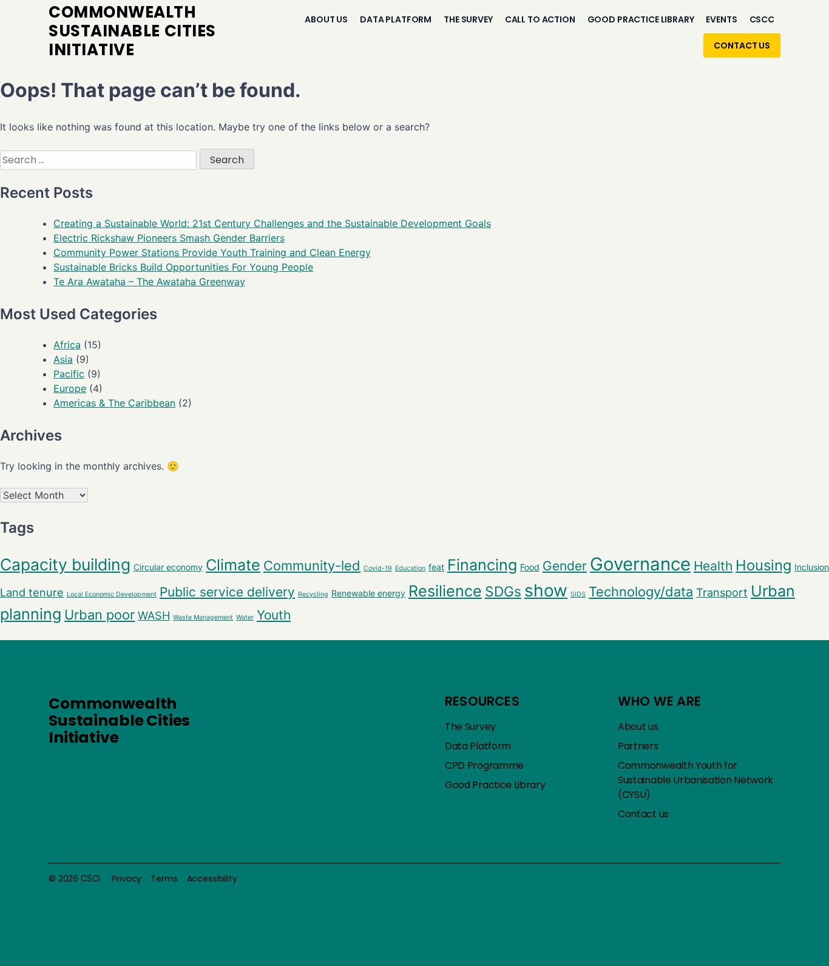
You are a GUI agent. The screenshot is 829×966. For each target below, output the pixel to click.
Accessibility (212, 879)
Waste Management (203, 617)
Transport (722, 592)
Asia (63, 359)
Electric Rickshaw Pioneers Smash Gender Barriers (169, 238)
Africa (67, 345)
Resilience (445, 591)
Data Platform (395, 19)
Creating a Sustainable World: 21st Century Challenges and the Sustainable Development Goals (272, 223)
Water (245, 617)
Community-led (311, 565)
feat (436, 567)
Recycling (313, 594)
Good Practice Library (640, 19)
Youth (274, 615)
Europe (69, 388)
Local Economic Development (112, 594)
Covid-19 (378, 568)
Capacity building (65, 564)
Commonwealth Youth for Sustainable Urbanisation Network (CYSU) (695, 780)
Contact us (742, 45)
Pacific (68, 374)
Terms (164, 879)
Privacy (126, 879)
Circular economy (168, 567)
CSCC (761, 19)
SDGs (503, 591)
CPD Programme (484, 765)
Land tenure (32, 592)
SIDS (578, 594)
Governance (640, 564)
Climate (233, 565)
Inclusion (811, 567)
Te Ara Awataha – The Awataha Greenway (149, 281)
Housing (763, 565)
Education (410, 568)
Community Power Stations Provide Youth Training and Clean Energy (212, 252)
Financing (482, 565)
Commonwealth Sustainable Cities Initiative (119, 720)
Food (530, 567)
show (545, 590)
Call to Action (540, 19)
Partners (638, 746)
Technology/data (641, 592)
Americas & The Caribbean (114, 403)
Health (713, 565)
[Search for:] (100, 160)
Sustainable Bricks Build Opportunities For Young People (183, 267)
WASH (154, 615)
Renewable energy (368, 593)
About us (326, 19)
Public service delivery (227, 592)
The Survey (468, 19)
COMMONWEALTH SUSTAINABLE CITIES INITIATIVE (132, 31)
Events (721, 19)
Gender (565, 565)
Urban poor (99, 615)
